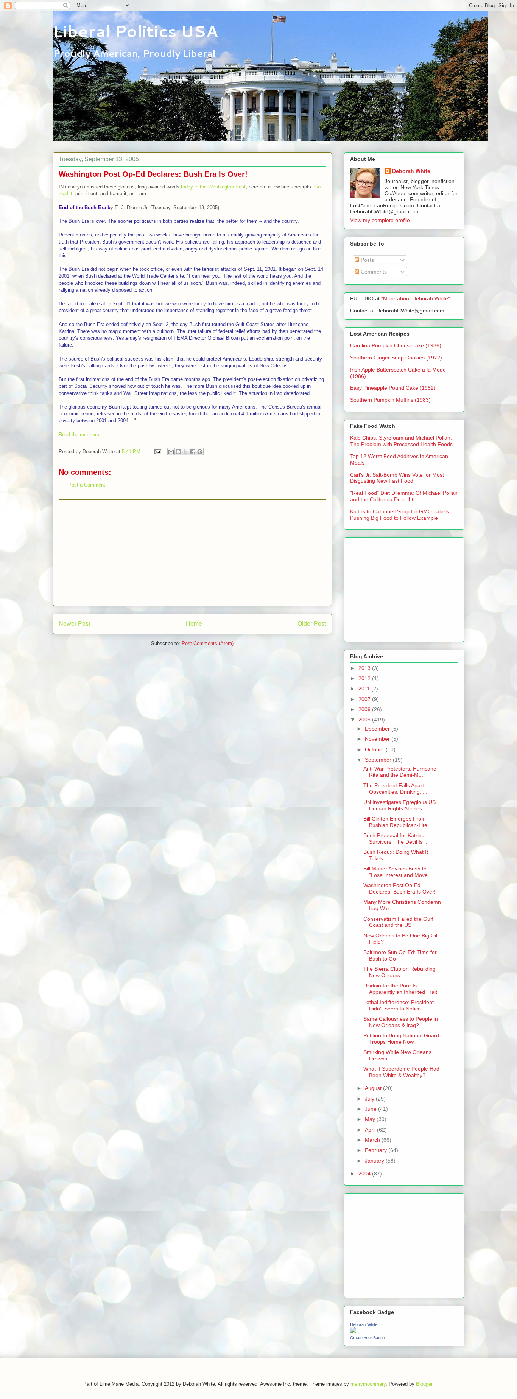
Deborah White (411, 171)
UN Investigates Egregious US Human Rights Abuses (399, 805)
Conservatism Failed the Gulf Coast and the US (398, 922)
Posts (366, 260)
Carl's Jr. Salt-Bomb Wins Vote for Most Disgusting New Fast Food (397, 478)
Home (194, 623)
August (374, 1088)
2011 (364, 689)
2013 (365, 668)
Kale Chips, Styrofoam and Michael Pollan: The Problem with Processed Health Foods (401, 441)
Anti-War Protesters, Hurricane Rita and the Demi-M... (399, 772)
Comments (373, 272)
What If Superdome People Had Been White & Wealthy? (401, 1072)
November (378, 739)
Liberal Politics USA (135, 31)
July (370, 1099)
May (371, 1119)
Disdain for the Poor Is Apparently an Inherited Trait (400, 988)
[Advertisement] (192, 552)
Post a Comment (86, 485)
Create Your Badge (367, 1337)
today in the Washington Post (213, 187)
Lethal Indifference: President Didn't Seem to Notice (398, 1005)
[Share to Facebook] (192, 451)
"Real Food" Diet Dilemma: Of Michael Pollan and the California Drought (404, 496)
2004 (365, 1173)
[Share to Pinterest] (200, 451)
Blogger (424, 1384)
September (379, 760)
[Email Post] (157, 451)
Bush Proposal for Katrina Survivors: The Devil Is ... (396, 838)
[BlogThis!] (178, 451)
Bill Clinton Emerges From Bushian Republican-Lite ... (398, 822)
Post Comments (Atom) (208, 643)
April (371, 1130)
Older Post (311, 623)
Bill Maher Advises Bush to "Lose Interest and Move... (397, 872)
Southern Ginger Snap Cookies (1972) (396, 357)
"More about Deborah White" (415, 298)
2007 (365, 699)
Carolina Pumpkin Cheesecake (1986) (395, 345)
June (371, 1109)
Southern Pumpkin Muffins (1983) (390, 400)
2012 (365, 678)
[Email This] (171, 451)
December (378, 729)
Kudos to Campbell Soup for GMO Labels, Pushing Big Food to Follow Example (400, 514)
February (376, 1150)
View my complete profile (380, 220)
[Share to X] (185, 451)
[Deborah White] (353, 1331)
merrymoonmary (368, 1384)
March (373, 1140)
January (375, 1161)
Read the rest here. (80, 434)
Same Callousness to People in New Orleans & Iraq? (400, 1022)
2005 (365, 720)
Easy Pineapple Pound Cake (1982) (393, 388)
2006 (365, 709)
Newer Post (74, 623)
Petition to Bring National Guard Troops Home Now (401, 1038)
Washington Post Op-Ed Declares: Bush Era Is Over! (399, 888)
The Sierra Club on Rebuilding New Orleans (399, 972)
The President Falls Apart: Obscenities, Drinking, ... (395, 788)
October (375, 749)
